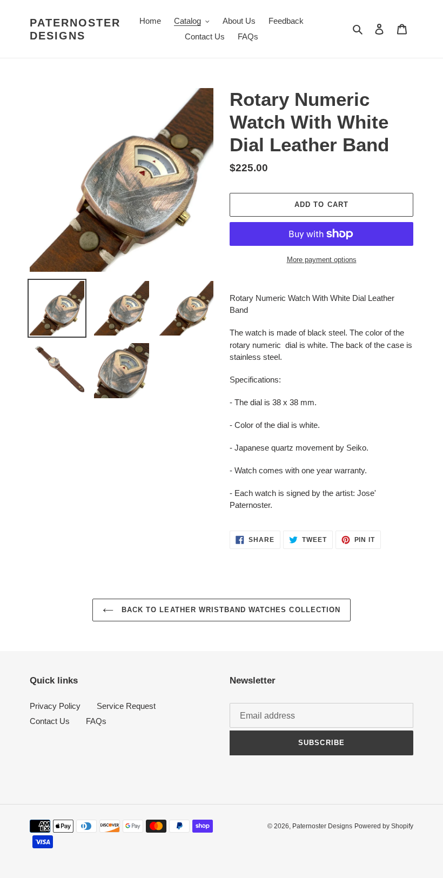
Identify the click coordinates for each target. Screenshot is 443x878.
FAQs (96, 721)
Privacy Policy (55, 706)
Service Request (126, 706)
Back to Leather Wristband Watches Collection (229, 610)
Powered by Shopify (383, 826)
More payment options (322, 260)
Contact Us (50, 721)
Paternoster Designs (75, 29)
